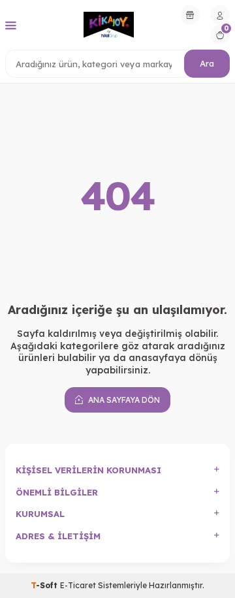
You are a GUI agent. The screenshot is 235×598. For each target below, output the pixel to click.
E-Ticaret (78, 585)
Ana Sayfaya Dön (123, 400)
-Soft (45, 585)
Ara (207, 63)
